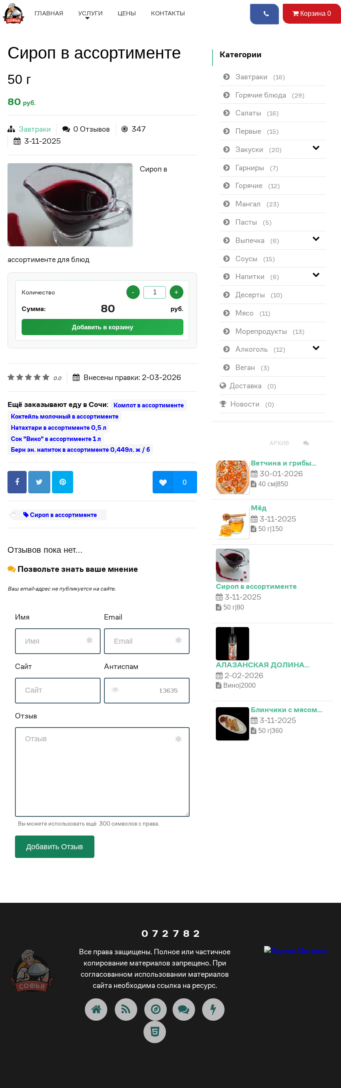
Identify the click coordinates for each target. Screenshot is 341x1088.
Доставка (253, 385)
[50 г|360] (232, 723)
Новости (252, 404)
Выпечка (257, 240)
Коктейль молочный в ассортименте (65, 416)
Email (113, 617)
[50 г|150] (232, 521)
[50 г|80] (69, 204)
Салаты (257, 113)
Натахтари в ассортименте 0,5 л (58, 427)
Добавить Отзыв (54, 847)
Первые (257, 131)
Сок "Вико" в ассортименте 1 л (56, 439)
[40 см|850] (232, 476)
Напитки (257, 276)
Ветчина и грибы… (283, 463)
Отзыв (26, 715)
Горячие (257, 185)
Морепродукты (269, 331)
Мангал (257, 203)
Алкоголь (260, 349)
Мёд (259, 507)
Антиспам (121, 666)
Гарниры (256, 167)
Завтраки (35, 129)
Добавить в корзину (102, 327)
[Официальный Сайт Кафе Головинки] (13, 13)
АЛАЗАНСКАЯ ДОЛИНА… (262, 664)
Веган (252, 367)
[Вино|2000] (232, 642)
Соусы (255, 258)
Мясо (252, 313)
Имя (22, 617)
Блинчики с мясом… (286, 709)
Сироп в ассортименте (63, 515)
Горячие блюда (269, 95)
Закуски (258, 149)
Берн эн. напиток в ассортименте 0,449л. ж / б (80, 449)
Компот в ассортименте (149, 405)
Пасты (253, 222)
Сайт (23, 666)
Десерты (258, 294)
